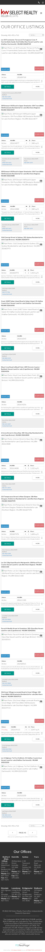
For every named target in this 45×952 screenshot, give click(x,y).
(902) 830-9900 (6, 749)
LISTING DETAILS (7, 87)
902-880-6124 (6, 358)
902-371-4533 (6, 487)
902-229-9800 (6, 619)
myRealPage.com (22, 945)
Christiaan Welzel (16, 950)
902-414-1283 (6, 97)
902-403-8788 (6, 553)
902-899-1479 (28, 162)
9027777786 (6, 292)
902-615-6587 (6, 424)
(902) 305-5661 (6, 162)
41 (25, 833)
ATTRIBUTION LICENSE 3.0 (34, 950)
